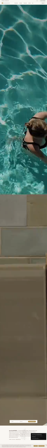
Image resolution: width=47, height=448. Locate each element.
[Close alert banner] (45, 434)
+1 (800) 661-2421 (18, 439)
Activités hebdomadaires (35, 438)
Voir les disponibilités (32, 421)
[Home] (6, 3)
